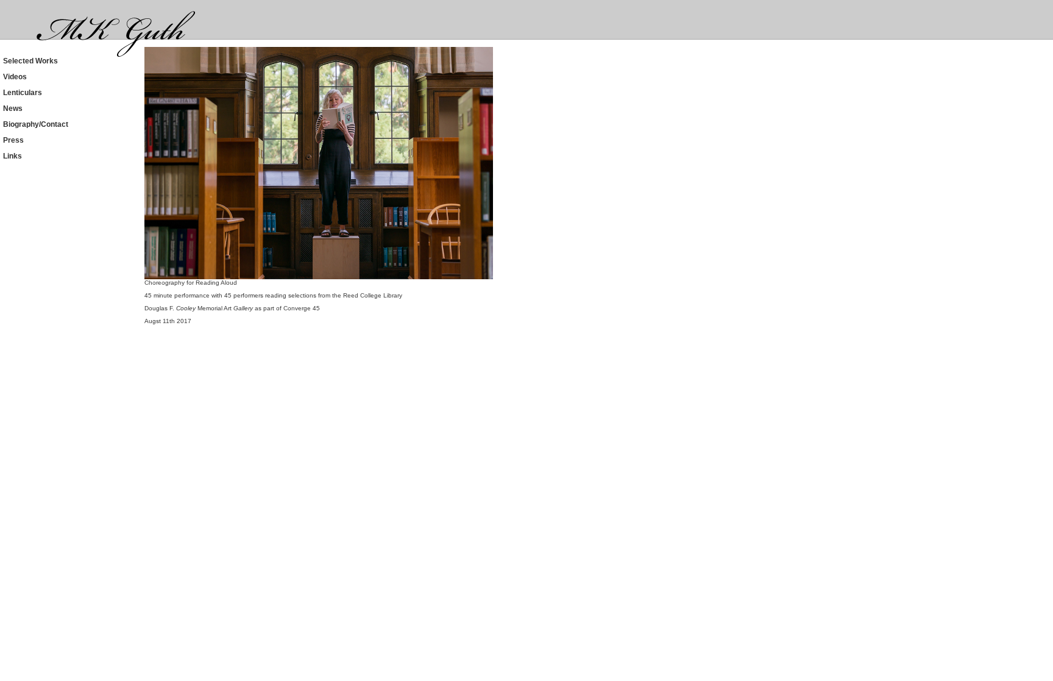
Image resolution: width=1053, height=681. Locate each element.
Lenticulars (22, 92)
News (13, 108)
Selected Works (30, 61)
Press (13, 140)
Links (12, 156)
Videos (15, 77)
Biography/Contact (35, 124)
